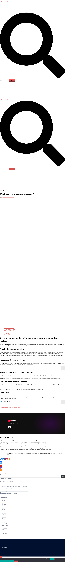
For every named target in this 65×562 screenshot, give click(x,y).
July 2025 (3, 505)
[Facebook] (1, 459)
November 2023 (4, 513)
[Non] (16, 561)
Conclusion (6, 333)
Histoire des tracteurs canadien (9, 328)
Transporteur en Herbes (4, 1)
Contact (3, 4)
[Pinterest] (6, 459)
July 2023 (3, 518)
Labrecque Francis (3, 197)
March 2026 (4, 504)
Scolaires (3, 8)
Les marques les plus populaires (9, 329)
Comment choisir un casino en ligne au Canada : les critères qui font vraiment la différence (13, 486)
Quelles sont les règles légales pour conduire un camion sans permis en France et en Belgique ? (14, 483)
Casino (3, 529)
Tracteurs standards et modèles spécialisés (11, 330)
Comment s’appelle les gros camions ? (6, 471)
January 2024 (4, 510)
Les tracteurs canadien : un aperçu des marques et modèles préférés (10, 407)
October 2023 (4, 514)
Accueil (1, 190)
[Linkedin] (4, 459)
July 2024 (3, 508)
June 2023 (3, 519)
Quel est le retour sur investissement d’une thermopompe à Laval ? (10, 488)
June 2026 (3, 500)
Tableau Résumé (7, 334)
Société (3, 9)
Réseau (3, 7)
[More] (9, 459)
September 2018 (4, 523)
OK (52, 558)
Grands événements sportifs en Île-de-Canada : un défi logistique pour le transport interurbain (14, 491)
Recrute (3, 5)
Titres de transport (5, 95)
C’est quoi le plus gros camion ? (5, 473)
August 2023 (4, 517)
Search (1, 474)
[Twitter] (2, 459)
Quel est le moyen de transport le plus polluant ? (7, 481)
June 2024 (3, 509)
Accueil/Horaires (4, 3)
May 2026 (3, 501)
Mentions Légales (4, 547)
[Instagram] (7, 459)
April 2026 (3, 503)
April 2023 (3, 522)
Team (3, 544)
